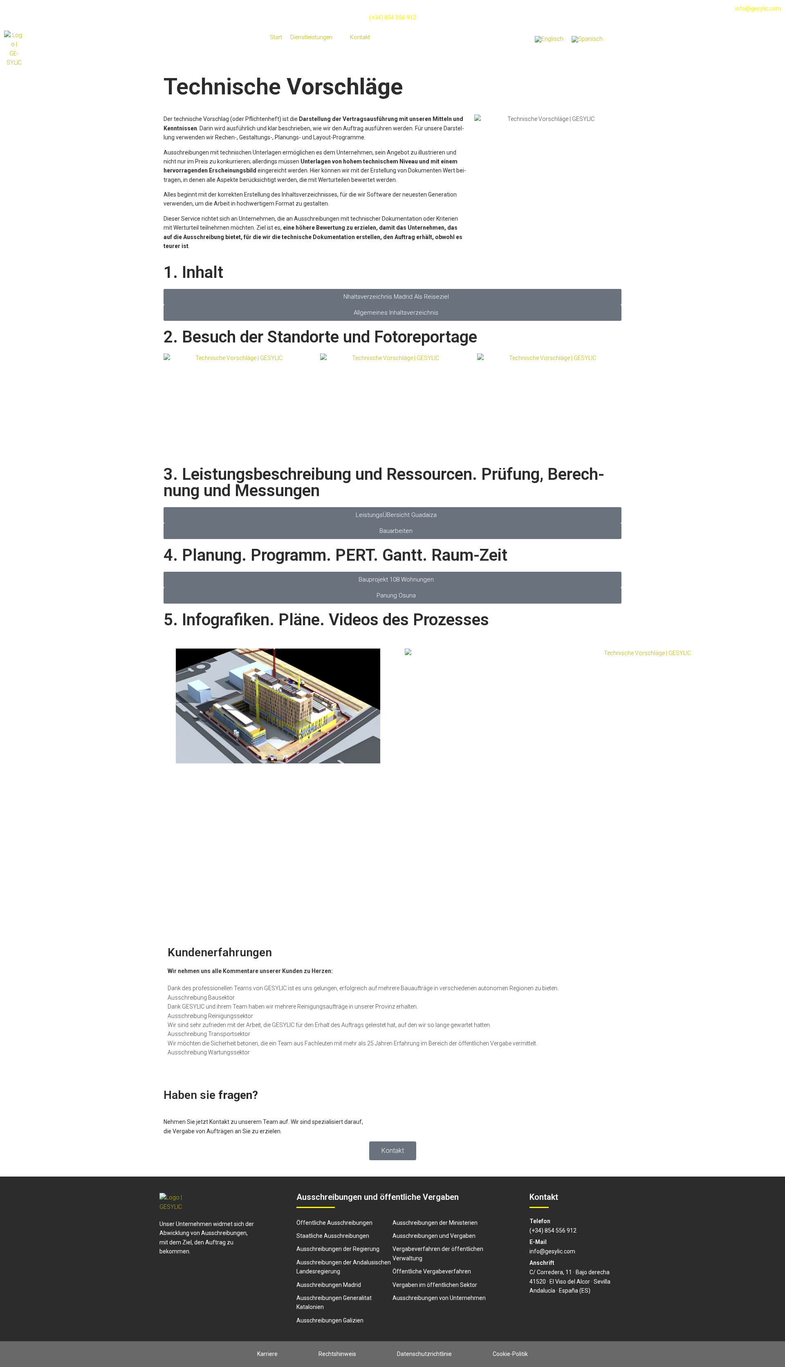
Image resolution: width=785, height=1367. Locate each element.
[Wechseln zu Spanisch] (587, 39)
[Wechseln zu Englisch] (549, 39)
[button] (316, 37)
